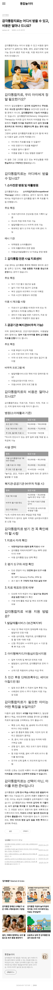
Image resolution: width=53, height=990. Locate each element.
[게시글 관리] (17, 831)
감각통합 (7, 840)
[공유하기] (14, 831)
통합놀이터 (26, 3)
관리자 (35, 985)
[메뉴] (3, 3)
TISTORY (27, 985)
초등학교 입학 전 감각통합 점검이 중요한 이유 (20, 859)
